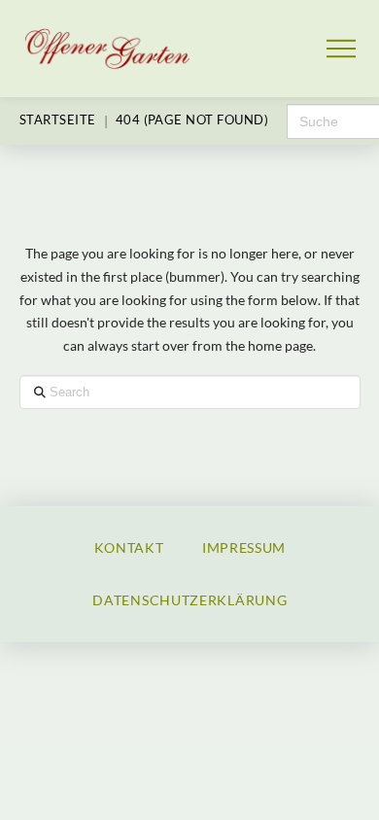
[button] (342, 49)
